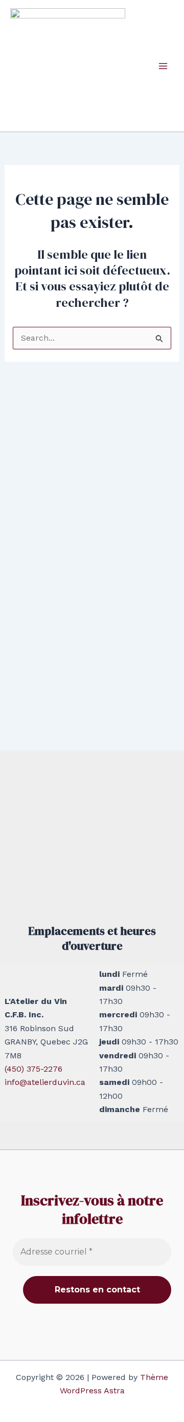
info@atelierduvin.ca (45, 1082)
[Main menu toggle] (163, 65)
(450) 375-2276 (33, 1069)
